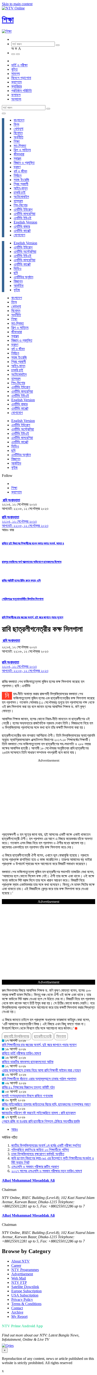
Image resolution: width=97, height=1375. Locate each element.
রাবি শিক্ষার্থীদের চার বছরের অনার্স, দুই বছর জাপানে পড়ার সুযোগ (32, 617)
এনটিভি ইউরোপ (23, 209)
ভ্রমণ (17, 167)
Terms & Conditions (26, 1304)
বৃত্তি (14, 69)
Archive (17, 1312)
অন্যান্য (16, 99)
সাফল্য (15, 74)
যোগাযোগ (19, 235)
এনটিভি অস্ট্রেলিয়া (25, 252)
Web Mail (18, 1278)
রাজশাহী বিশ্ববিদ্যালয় (16, 1036)
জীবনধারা (19, 154)
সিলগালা (61, 1036)
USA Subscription (24, 1295)
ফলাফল (15, 95)
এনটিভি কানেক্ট (22, 231)
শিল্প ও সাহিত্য (22, 150)
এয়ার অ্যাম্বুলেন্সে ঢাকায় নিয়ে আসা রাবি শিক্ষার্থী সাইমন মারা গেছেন (41, 1070)
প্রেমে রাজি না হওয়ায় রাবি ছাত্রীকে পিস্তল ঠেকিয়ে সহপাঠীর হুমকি (41, 1121)
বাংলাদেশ (19, 120)
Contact (17, 1308)
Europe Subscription (26, 1291)
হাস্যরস (18, 201)
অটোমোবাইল (21, 197)
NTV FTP (19, 1282)
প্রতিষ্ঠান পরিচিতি (21, 91)
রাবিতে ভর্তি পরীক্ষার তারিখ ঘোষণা (21, 1053)
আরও (14, 1129)
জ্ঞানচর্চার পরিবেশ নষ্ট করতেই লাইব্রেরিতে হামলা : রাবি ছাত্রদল (39, 1113)
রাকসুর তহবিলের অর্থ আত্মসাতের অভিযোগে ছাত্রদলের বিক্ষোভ (31, 562)
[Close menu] (4, 113)
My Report (19, 1317)
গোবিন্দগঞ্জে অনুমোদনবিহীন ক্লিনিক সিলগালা (23, 599)
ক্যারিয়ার (16, 86)
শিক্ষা (8, 19)
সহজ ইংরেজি (21, 180)
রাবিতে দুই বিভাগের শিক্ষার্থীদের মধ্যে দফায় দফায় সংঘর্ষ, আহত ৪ (33, 543)
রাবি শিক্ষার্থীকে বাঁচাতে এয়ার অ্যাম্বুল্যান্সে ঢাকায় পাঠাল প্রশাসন (39, 1079)
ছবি (16, 273)
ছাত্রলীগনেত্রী (43, 1036)
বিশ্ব (16, 124)
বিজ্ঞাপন (18, 281)
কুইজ (17, 290)
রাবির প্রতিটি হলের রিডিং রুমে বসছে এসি (21, 580)
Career (16, 1265)
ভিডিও (17, 269)
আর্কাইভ (19, 286)
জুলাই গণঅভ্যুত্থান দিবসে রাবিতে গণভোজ (27, 1096)
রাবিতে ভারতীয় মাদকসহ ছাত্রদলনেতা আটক (27, 1062)
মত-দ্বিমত (20, 146)
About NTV (20, 1261)
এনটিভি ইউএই (22, 218)
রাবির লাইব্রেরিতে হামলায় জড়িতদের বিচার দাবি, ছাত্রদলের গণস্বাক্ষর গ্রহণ (46, 1104)
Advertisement (22, 1274)
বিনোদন (18, 133)
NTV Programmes (25, 1270)
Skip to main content (17, 4)
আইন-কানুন (21, 188)
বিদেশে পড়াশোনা (21, 78)
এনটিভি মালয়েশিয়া (24, 214)
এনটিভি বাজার (22, 226)
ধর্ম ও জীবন (20, 171)
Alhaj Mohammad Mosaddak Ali (28, 1180)
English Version (25, 222)
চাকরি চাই (19, 192)
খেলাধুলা (18, 129)
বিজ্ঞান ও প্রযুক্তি (24, 163)
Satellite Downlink (25, 1287)
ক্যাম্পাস (16, 82)
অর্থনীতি (18, 137)
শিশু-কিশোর (20, 205)
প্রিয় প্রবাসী (21, 184)
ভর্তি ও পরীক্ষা (19, 65)
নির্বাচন (17, 175)
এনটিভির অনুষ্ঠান (23, 277)
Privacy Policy (22, 1299)
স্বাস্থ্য (17, 158)
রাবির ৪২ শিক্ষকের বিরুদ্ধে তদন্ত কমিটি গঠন (28, 1087)
